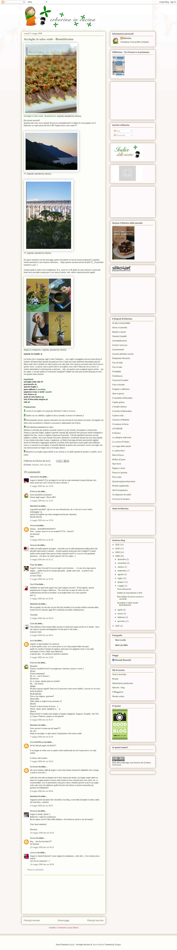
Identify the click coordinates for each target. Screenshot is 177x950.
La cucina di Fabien (120, 442)
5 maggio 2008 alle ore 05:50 (41, 618)
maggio (121, 586)
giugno (121, 582)
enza (32, 641)
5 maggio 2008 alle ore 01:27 (41, 559)
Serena (33, 525)
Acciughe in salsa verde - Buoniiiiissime (48, 39)
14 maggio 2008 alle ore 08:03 (42, 864)
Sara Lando (120, 640)
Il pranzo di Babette (120, 420)
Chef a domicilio (119, 674)
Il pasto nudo (118, 415)
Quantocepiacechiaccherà (123, 481)
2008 (117, 556)
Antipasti (35, 465)
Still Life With (121, 645)
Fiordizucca (117, 376)
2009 (117, 552)
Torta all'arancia (124, 589)
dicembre (122, 559)
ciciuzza (33, 853)
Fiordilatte (116, 371)
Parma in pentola (119, 472)
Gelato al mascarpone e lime (129, 593)
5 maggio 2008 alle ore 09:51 (41, 635)
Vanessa (33, 545)
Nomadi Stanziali (123, 660)
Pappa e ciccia (118, 468)
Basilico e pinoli (119, 332)
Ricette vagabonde (120, 486)
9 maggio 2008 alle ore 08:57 (41, 806)
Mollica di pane (118, 459)
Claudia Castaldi (119, 336)
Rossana (33, 811)
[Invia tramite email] (57, 461)
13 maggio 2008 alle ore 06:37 (42, 847)
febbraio (121, 617)
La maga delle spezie (121, 446)
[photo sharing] (51, 114)
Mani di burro (118, 455)
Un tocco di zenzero (121, 499)
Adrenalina (34, 477)
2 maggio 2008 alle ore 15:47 (41, 501)
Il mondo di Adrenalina (122, 411)
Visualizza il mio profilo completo (134, 42)
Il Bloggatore (117, 692)
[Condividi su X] (62, 461)
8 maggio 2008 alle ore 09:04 (41, 791)
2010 (117, 548)
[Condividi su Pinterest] (68, 461)
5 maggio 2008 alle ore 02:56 (41, 579)
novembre (122, 563)
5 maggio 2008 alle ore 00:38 (41, 540)
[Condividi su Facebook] (65, 461)
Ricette (115, 679)
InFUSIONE (117, 428)
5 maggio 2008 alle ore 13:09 (41, 657)
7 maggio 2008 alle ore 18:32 (41, 761)
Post (118, 131)
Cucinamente (118, 349)
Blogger (118, 944)
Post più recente (32, 920)
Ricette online (118, 696)
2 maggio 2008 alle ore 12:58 (41, 486)
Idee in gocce (118, 393)
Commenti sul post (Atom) (67, 928)
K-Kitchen (116, 433)
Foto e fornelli (118, 385)
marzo (121, 613)
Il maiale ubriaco (119, 407)
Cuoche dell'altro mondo (123, 354)
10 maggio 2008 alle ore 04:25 (42, 833)
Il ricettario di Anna (120, 424)
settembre (122, 571)
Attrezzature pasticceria (122, 683)
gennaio (121, 621)
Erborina (33, 491)
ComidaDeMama (37, 742)
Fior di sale (117, 367)
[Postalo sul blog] (60, 461)
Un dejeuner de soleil (121, 494)
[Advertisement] (63, 894)
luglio (120, 578)
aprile (120, 610)
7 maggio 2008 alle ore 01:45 (41, 737)
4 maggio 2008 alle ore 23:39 (41, 520)
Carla (32, 623)
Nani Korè (116, 464)
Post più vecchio (95, 920)
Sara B (33, 584)
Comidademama (119, 341)
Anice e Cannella (119, 327)
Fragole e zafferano (121, 389)
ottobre (121, 567)
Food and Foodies (120, 380)
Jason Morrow (98, 944)
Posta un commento (35, 870)
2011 (117, 545)
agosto (121, 574)
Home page (63, 920)
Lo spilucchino (118, 450)
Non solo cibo (45, 465)
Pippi (32, 565)
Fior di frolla (117, 363)
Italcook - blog (118, 687)
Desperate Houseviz (121, 358)
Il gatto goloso (118, 402)
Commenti (120, 135)
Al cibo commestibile (121, 323)
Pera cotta (116, 477)
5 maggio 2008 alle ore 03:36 (41, 599)
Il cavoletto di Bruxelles (122, 398)
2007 (117, 626)
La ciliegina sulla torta (121, 437)
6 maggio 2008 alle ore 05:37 (41, 720)
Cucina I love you (119, 345)
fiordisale (34, 767)
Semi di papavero (120, 490)
